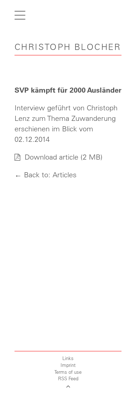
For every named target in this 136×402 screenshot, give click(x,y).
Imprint (68, 365)
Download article (50, 156)
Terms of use (68, 372)
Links (68, 358)
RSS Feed (68, 378)
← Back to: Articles (46, 174)
